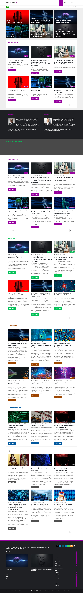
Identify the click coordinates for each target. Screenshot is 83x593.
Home (61, 2)
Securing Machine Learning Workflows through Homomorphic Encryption (41, 345)
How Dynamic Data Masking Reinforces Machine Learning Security (62, 345)
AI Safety (57, 557)
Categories (66, 2)
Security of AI (58, 555)
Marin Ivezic (11, 58)
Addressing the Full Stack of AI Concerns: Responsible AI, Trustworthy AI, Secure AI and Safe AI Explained (41, 569)
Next (71, 105)
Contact (74, 6)
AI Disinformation (58, 565)
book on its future (26, 119)
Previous (12, 105)
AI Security (57, 552)
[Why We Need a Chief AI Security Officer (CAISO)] (41, 17)
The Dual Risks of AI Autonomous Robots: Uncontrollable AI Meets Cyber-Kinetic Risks (40, 34)
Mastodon (75, 590)
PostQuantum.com (11, 130)
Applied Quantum (22, 126)
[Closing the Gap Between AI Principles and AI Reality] (65, 17)
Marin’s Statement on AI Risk (15, 22)
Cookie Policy (60, 590)
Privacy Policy (54, 590)
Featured (57, 554)
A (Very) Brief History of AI (15, 469)
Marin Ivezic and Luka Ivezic (37, 89)
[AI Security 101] (17, 31)
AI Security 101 (11, 36)
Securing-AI (57, 561)
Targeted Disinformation (38, 425)
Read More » (11, 69)
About (71, 6)
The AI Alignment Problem (61, 295)
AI (55, 559)
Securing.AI (32, 129)
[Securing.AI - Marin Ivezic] (12, 2)
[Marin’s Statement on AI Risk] (17, 17)
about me (18, 130)
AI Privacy (57, 563)
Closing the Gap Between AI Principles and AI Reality (17, 568)
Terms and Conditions (68, 590)
